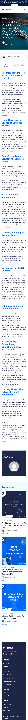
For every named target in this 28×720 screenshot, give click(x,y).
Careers (5, 666)
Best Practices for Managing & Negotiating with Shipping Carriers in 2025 (14, 571)
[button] (24, 57)
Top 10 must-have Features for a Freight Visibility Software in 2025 (14, 525)
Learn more (14, 4)
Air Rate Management (9, 678)
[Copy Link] (18, 65)
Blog (4, 693)
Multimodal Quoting (9, 681)
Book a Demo (7, 704)
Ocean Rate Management (10, 675)
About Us (6, 663)
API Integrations (7, 684)
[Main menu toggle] (25, 10)
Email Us (5, 707)
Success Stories (7, 696)
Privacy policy (7, 710)
